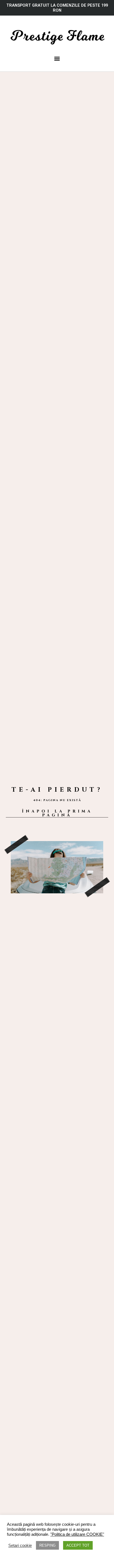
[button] (57, 58)
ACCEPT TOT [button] (77, 1545)
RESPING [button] (47, 1545)
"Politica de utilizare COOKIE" (77, 1534)
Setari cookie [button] (20, 1545)
